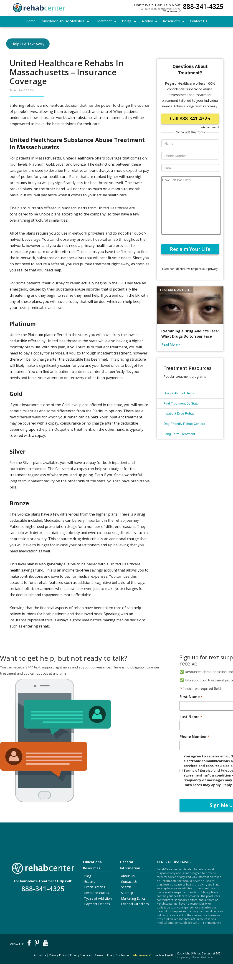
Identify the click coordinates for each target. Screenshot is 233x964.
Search (126, 887)
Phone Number (194, 736)
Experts (89, 881)
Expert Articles (94, 887)
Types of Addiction (98, 898)
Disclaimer (122, 955)
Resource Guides (96, 893)
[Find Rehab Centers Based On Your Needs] (43, 867)
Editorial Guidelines (135, 904)
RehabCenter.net (204, 953)
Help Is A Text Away (27, 43)
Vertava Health (164, 955)
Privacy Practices (80, 955)
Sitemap (127, 893)
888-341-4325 (203, 7)
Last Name (191, 716)
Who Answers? (172, 11)
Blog (87, 876)
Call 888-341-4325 (190, 118)
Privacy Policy (58, 955)
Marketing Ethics (133, 898)
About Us (128, 876)
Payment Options (97, 904)
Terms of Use (103, 955)
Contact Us (129, 881)
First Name (191, 696)
